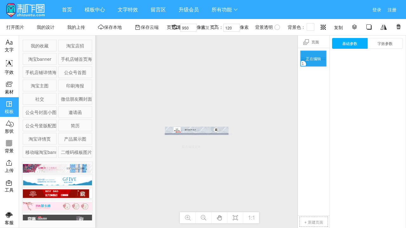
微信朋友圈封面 (76, 99)
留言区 (158, 9)
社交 (39, 99)
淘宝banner (39, 59)
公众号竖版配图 (40, 125)
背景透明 (264, 27)
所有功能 (225, 9)
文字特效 (128, 9)
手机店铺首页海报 (76, 59)
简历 (75, 125)
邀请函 (75, 112)
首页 (67, 9)
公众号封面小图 (40, 112)
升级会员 (189, 9)
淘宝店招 (75, 45)
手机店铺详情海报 (40, 72)
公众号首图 (75, 72)
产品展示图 (75, 139)
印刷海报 (75, 85)
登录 (376, 9)
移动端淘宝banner (40, 152)
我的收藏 (40, 45)
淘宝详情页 (40, 139)
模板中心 (95, 9)
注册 (392, 9)
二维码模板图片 (76, 152)
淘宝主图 (40, 85)
